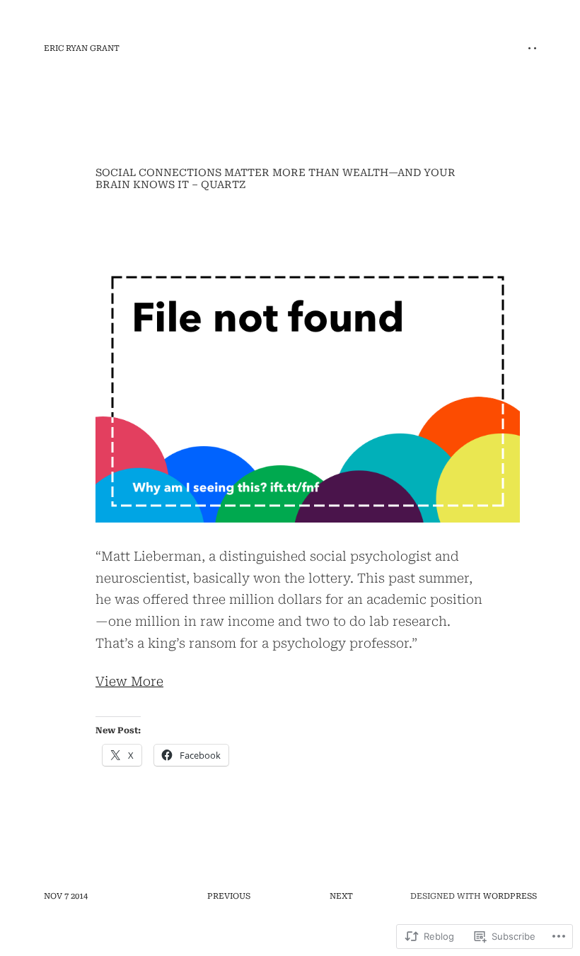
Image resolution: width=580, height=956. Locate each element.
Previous (228, 896)
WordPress (510, 896)
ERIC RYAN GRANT (82, 48)
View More (129, 681)
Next (341, 896)
